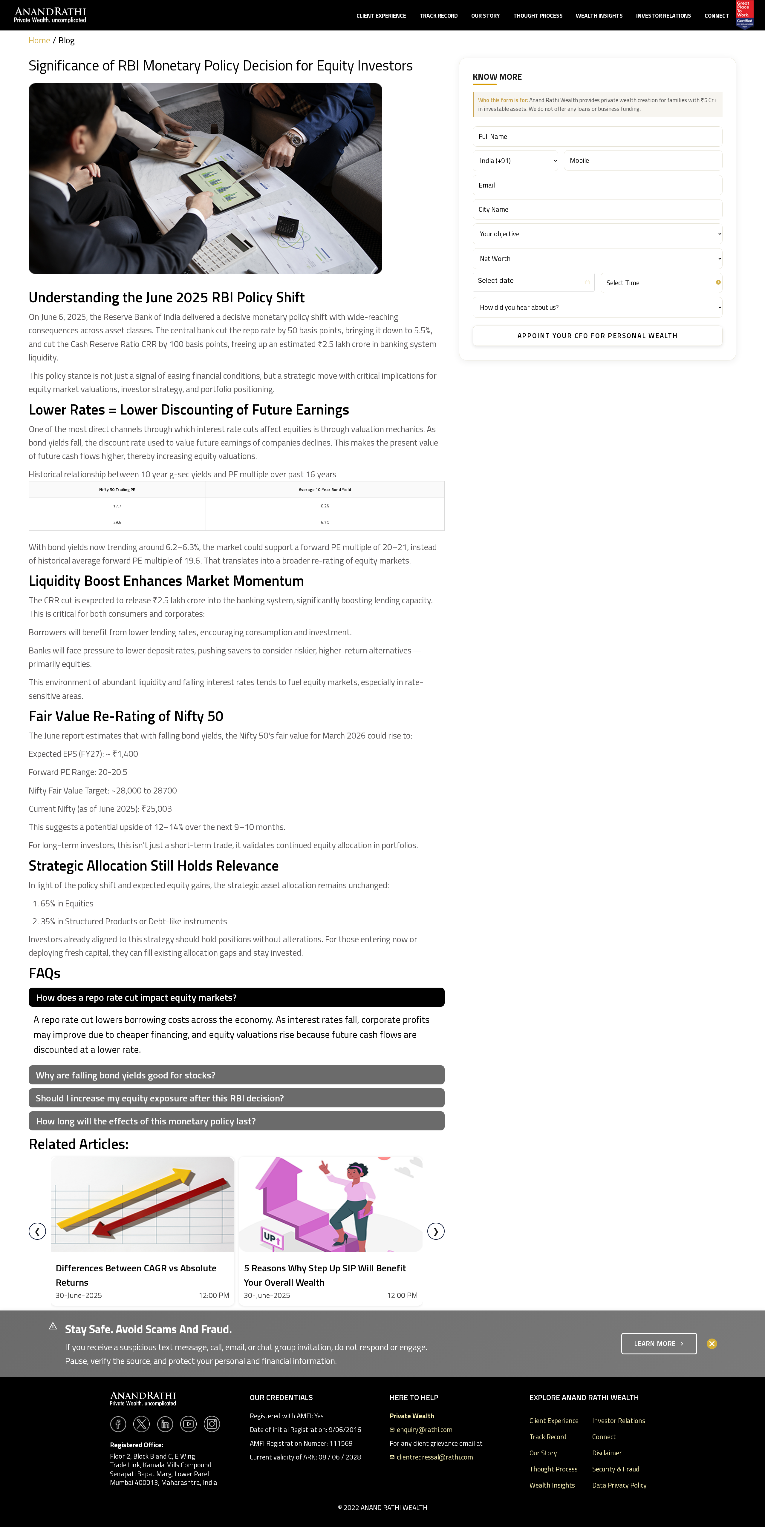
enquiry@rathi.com (424, 1430)
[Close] (712, 1344)
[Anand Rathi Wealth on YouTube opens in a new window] (188, 1424)
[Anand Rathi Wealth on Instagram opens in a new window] (212, 1424)
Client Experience (381, 15)
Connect (717, 15)
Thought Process (538, 15)
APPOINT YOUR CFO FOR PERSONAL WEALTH (598, 336)
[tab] (237, 997)
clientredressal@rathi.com (435, 1457)
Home (39, 40)
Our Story (485, 15)
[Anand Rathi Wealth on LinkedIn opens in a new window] (165, 1424)
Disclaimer (607, 1453)
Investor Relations (663, 15)
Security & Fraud (615, 1469)
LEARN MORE (655, 1344)
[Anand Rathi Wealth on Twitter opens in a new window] (141, 1424)
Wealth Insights (599, 15)
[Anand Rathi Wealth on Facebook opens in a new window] (118, 1424)
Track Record (439, 15)
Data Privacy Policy (619, 1485)
